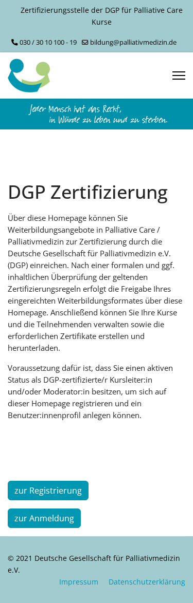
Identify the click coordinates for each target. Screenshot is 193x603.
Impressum (78, 582)
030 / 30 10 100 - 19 (48, 42)
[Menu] (178, 75)
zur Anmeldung (44, 518)
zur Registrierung (48, 490)
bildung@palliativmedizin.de (133, 42)
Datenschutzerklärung (147, 582)
